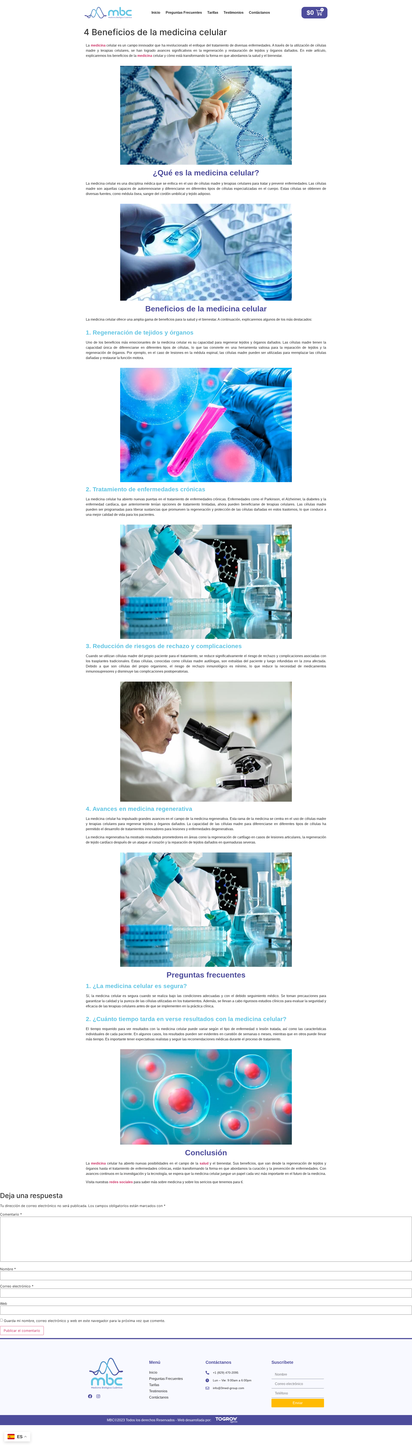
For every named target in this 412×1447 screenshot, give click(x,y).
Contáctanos (259, 12)
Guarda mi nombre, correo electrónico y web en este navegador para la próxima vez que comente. (84, 1320)
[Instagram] (98, 1396)
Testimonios (234, 12)
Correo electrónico (16, 1286)
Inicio (155, 12)
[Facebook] (90, 1396)
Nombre (8, 1269)
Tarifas (212, 12)
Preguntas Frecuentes (184, 12)
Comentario (11, 1214)
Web (3, 1303)
